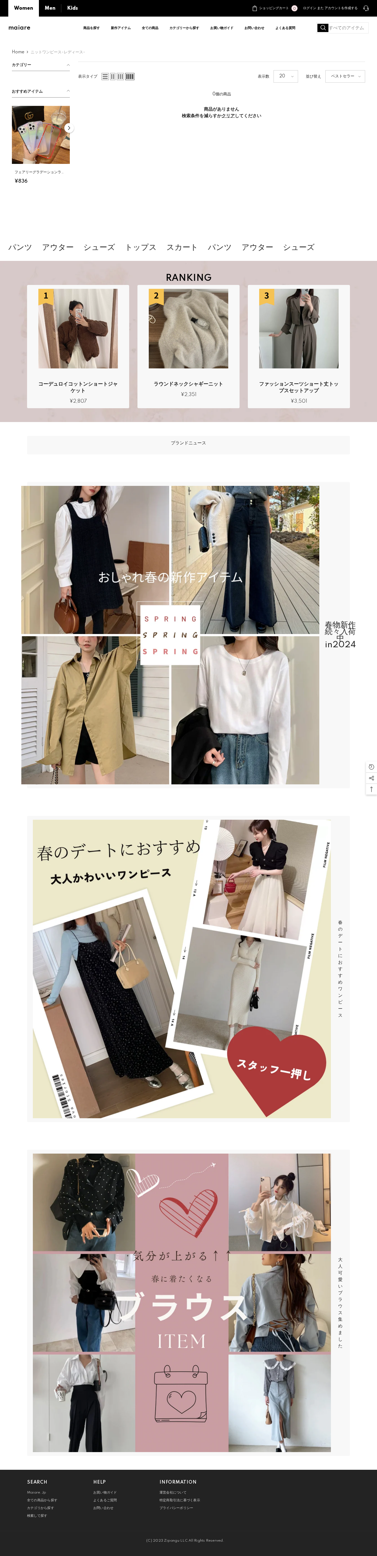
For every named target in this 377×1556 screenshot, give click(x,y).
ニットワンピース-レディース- (58, 52)
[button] (12, 128)
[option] (41, 147)
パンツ (181, 247)
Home (18, 52)
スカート (144, 247)
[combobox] (342, 27)
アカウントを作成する (341, 8)
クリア (228, 115)
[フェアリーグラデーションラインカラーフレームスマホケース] (41, 135)
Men (50, 8)
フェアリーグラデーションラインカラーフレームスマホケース (40, 173)
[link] (188, 445)
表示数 (263, 76)
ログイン (309, 8)
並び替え (313, 76)
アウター (19, 247)
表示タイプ (87, 76)
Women (23, 8)
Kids (72, 8)
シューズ (61, 247)
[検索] (342, 27)
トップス (102, 247)
